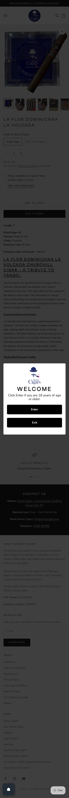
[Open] (9, 789)
